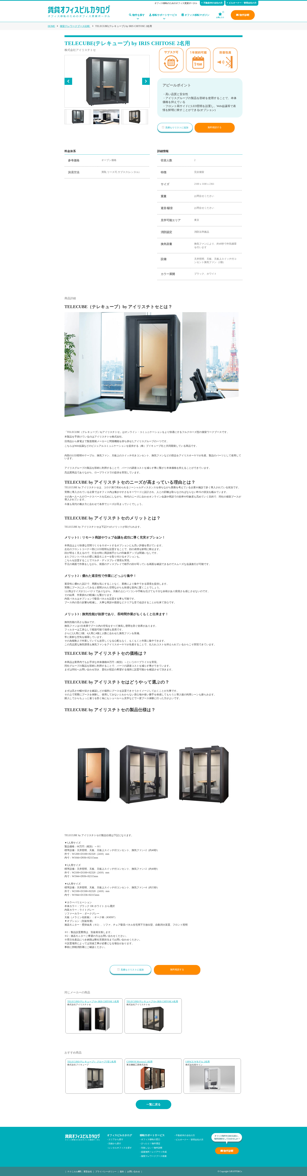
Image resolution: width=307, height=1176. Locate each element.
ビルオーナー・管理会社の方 (243, 3)
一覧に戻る (153, 1104)
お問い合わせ (133, 1171)
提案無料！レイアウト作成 (154, 1151)
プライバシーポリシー (106, 1171)
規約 (122, 1171)
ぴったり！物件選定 (150, 1143)
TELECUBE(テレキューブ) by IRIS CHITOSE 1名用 (93, 1001)
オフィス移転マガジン (197, 15)
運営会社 (88, 1171)
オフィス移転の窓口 (150, 1139)
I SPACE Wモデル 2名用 (197, 1061)
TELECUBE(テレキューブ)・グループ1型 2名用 (91, 1061)
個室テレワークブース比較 (75, 26)
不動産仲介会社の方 (213, 3)
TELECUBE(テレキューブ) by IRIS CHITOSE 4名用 (152, 1001)
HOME (51, 26)
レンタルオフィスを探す (120, 1147)
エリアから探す (115, 1139)
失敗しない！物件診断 (151, 1147)
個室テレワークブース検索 (154, 1155)
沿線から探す (114, 1143)
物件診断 (244, 15)
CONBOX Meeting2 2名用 (139, 1061)
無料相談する (215, 127)
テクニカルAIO (74, 1171)
